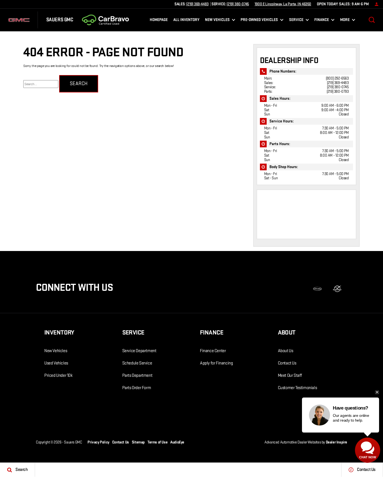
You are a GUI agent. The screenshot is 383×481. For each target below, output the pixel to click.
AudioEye (177, 442)
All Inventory (186, 19)
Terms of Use (157, 442)
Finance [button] (321, 20)
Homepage (159, 19)
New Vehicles (55, 351)
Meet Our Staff (290, 375)
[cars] (317, 289)
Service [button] (296, 20)
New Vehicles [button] (217, 20)
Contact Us (287, 363)
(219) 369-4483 (338, 82)
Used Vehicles (56, 363)
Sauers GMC (73, 442)
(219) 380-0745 (338, 87)
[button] (372, 20)
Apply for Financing (216, 363)
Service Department (139, 351)
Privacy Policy (98, 442)
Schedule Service (137, 363)
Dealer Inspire (336, 442)
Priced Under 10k (58, 375)
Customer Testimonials (297, 388)
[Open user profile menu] (375, 4)
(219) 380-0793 (338, 91)
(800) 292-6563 (337, 78)
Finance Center (213, 351)
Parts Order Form (136, 388)
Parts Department (137, 375)
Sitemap (138, 442)
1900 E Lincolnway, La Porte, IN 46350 (283, 4)
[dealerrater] (337, 289)
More (345, 20)
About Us (285, 351)
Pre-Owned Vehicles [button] (259, 20)
